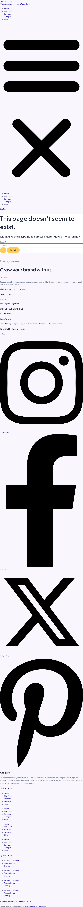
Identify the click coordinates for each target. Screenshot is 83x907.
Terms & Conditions (11, 860)
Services (7, 14)
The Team (8, 11)
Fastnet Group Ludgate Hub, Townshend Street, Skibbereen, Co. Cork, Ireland (31, 324)
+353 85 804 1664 (7, 314)
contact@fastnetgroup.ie (10, 304)
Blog (6, 19)
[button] (41, 106)
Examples (8, 17)
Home (6, 9)
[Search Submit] (3, 250)
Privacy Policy (9, 863)
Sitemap (7, 866)
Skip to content (6, 1)
